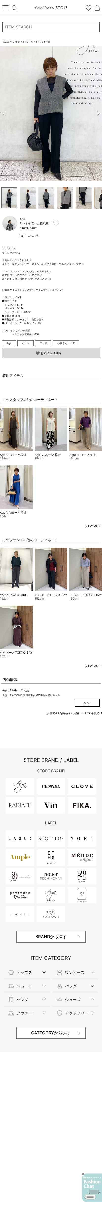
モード (43, 343)
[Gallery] (51, 113)
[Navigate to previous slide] (3, 113)
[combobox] (51, 27)
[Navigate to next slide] (98, 113)
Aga (9, 343)
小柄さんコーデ (66, 343)
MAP (87, 703)
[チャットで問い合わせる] (92, 1187)
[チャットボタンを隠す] (83, 1174)
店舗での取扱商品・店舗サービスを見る (73, 713)
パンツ (25, 343)
